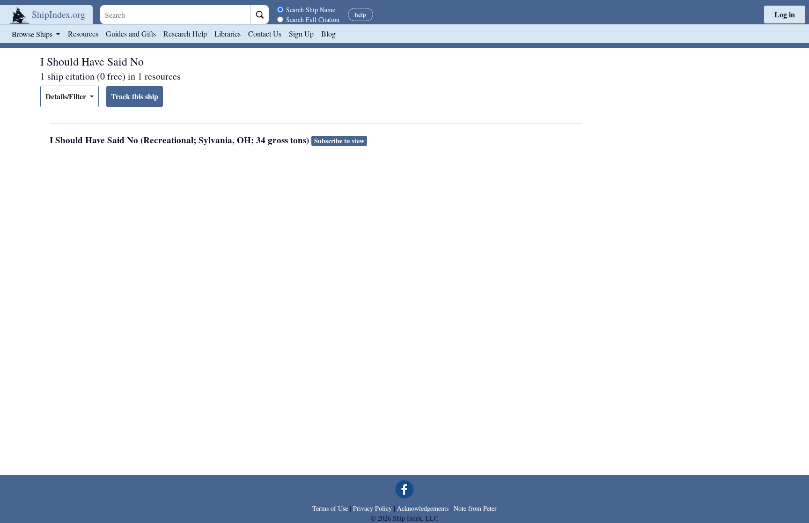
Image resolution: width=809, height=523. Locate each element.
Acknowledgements (423, 508)
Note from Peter (475, 508)
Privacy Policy (372, 508)
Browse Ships (33, 34)
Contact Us (264, 33)
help (360, 14)
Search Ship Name (310, 9)
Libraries (227, 33)
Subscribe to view (339, 141)
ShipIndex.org (58, 14)
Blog (328, 33)
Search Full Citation (312, 19)
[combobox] (175, 14)
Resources (83, 33)
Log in (784, 14)
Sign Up (301, 33)
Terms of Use (330, 508)
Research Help (185, 33)
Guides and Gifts (131, 33)
